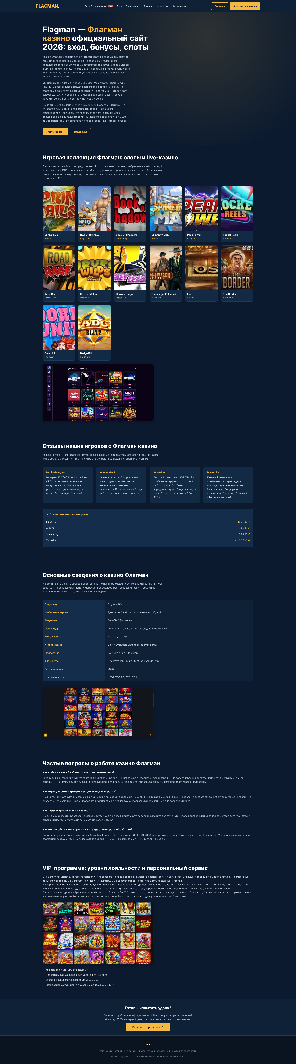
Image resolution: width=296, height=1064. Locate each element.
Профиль (220, 6)
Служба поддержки (98, 6)
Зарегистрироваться (245, 6)
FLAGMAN (47, 6)
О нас (119, 6)
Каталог (147, 6)
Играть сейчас (54, 131)
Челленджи (162, 6)
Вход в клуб (80, 131)
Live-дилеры (179, 6)
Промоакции (133, 6)
